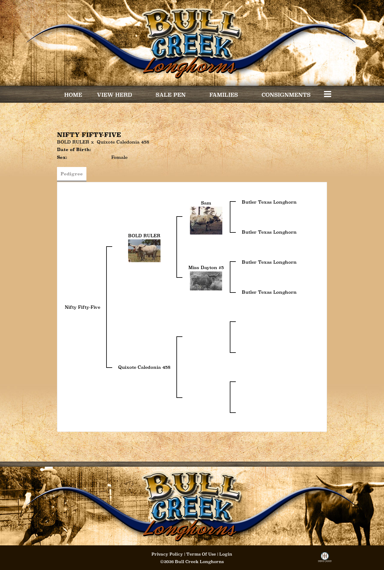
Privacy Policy (167, 554)
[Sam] (206, 220)
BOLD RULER (73, 141)
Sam (206, 202)
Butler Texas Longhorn (269, 202)
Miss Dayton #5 (206, 267)
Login (225, 554)
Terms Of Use (201, 554)
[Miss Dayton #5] (206, 280)
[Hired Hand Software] (325, 559)
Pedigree (72, 173)
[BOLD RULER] (144, 250)
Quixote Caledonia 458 (123, 141)
